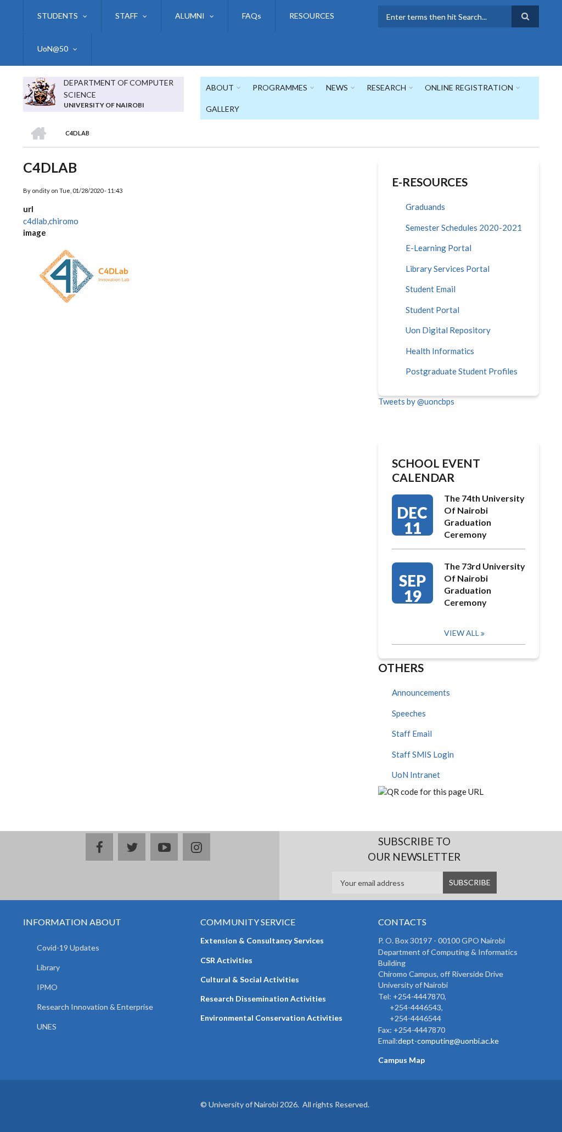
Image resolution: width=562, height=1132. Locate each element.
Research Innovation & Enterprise (95, 1006)
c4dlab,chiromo (50, 221)
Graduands (425, 207)
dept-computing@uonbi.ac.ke (448, 1040)
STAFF (126, 15)
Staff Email (412, 733)
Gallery (222, 108)
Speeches (409, 713)
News (337, 87)
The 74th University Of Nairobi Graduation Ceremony (484, 516)
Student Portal (432, 310)
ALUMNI (190, 15)
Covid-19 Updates (68, 947)
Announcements (421, 692)
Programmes (279, 87)
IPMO (47, 987)
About (220, 87)
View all (461, 633)
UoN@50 (52, 48)
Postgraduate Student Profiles (462, 371)
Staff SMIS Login (423, 754)
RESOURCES (311, 15)
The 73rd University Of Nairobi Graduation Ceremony (484, 584)
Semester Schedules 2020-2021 (464, 227)
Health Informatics (440, 351)
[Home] (39, 90)
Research (386, 87)
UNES (47, 1026)
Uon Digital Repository (448, 330)
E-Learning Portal (438, 248)
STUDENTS (57, 15)
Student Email (431, 289)
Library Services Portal (448, 269)
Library (48, 967)
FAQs (251, 15)
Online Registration (469, 87)
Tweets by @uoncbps (416, 401)
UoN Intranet (416, 775)
